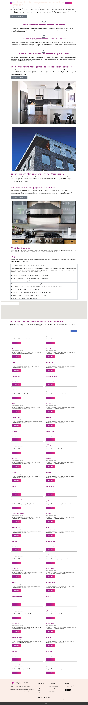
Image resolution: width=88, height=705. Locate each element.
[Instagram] (75, 3)
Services (43, 3)
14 (28, 676)
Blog (55, 3)
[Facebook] (74, 3)
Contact (59, 3)
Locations (36, 3)
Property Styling (52, 689)
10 (23, 676)
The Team (50, 3)
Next (30, 676)
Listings (31, 3)
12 (25, 676)
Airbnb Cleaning (52, 691)
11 (24, 676)
